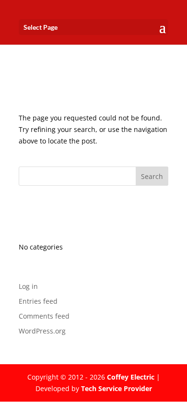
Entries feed (38, 301)
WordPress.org (42, 330)
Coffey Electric (130, 376)
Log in (28, 286)
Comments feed (44, 316)
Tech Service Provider (116, 388)
